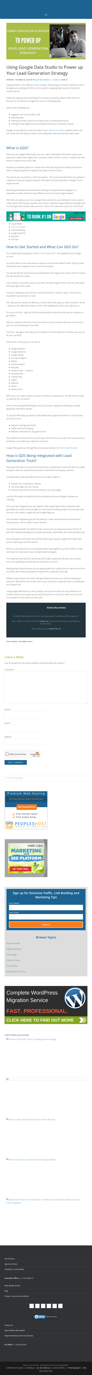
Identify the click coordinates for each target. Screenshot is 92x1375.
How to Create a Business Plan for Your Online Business (46, 1133)
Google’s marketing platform (45, 253)
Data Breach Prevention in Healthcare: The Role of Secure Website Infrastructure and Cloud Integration (46, 1213)
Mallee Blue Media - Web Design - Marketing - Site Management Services (46, 7)
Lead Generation (18, 227)
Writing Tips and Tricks (16, 971)
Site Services (10, 1259)
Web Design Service (12, 1285)
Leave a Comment (60, 80)
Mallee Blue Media (56, 607)
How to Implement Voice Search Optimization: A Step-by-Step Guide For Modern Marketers (46, 1093)
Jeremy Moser (53, 1103)
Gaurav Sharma (54, 1141)
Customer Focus (25, 642)
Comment (9, 669)
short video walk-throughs (66, 448)
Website (8, 737)
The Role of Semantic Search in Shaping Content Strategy (46, 1053)
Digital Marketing (13, 949)
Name (8, 709)
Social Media (11, 966)
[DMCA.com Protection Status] (46, 1316)
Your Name (14, 903)
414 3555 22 (28, 1278)
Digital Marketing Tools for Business (19, 1336)
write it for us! (55, 629)
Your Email (14, 912)
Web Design (11, 954)
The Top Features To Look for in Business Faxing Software (46, 1173)
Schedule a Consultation (14, 1269)
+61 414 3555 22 (43, 1368)
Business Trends (13, 943)
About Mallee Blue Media (15, 1330)
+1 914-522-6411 (73, 1368)
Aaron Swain (56, 1181)
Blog (6, 1291)
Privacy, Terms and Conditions (17, 1296)
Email (8, 723)
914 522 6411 (21, 1344)
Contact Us (44, 621)
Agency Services (11, 1264)
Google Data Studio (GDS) (52, 130)
